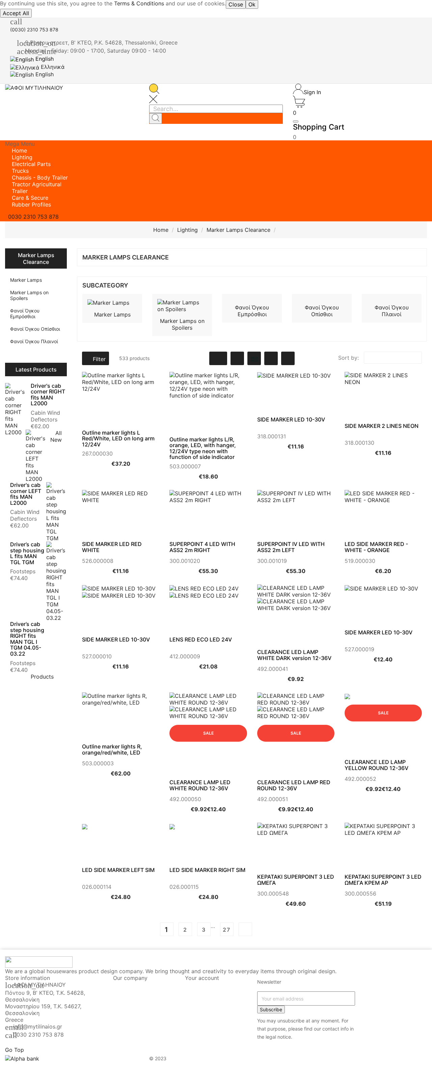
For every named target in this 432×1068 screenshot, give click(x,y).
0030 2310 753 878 (38, 1034)
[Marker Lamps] (108, 302)
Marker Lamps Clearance (36, 258)
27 (227, 929)
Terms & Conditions (139, 3)
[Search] (155, 118)
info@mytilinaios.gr (37, 1026)
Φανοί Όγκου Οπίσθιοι (35, 329)
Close (235, 4)
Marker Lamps (26, 280)
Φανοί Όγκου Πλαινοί (34, 341)
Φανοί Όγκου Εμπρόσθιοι (24, 313)
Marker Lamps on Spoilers (29, 295)
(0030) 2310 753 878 (34, 29)
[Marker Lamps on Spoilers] (182, 305)
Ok (251, 4)
